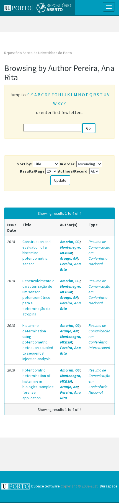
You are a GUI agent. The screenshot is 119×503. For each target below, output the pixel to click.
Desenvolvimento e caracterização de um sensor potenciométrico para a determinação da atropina (38, 297)
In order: (68, 163)
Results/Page (32, 171)
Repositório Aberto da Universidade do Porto (38, 52)
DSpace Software (45, 486)
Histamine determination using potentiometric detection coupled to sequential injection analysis (37, 342)
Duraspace (109, 486)
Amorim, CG (70, 241)
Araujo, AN (69, 258)
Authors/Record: (73, 171)
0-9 (30, 94)
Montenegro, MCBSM (70, 250)
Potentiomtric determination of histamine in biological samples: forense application (38, 384)
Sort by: (24, 163)
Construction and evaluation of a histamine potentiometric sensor (36, 252)
